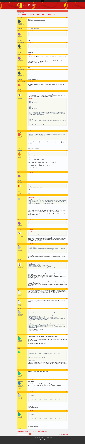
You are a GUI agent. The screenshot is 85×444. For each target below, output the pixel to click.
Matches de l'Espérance (26, 14)
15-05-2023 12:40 (30, 42)
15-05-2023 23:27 (30, 348)
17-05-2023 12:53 (30, 379)
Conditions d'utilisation (40, 437)
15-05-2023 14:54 (30, 130)
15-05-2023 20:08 (30, 229)
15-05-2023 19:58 (30, 182)
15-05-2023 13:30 (30, 81)
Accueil (18, 14)
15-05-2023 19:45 (30, 172)
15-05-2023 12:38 (30, 30)
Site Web (20, 388)
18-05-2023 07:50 (30, 410)
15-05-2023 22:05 (30, 288)
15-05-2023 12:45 (30, 69)
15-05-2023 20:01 (30, 219)
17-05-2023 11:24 (30, 369)
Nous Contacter (49, 437)
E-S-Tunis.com (21, 0)
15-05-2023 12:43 (30, 54)
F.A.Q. (45, 437)
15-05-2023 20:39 (30, 243)
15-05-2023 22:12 (30, 298)
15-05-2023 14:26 (30, 91)
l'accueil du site (65, 434)
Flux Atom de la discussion (64, 433)
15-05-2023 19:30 (30, 150)
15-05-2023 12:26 (30, 17)
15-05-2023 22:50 (30, 334)
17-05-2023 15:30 (30, 391)
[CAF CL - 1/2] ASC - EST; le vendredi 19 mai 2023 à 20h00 (43, 14)
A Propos (34, 437)
